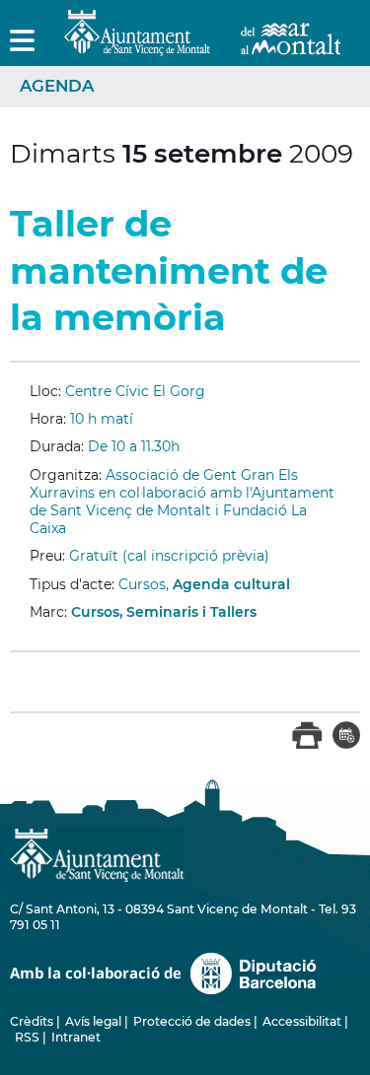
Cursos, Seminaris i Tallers (164, 612)
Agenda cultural (231, 584)
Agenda (57, 86)
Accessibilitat (301, 1021)
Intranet (76, 1037)
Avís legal (93, 1021)
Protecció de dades (192, 1021)
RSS (27, 1037)
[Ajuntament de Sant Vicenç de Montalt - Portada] (202, 45)
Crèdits (31, 1021)
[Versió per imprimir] (307, 745)
